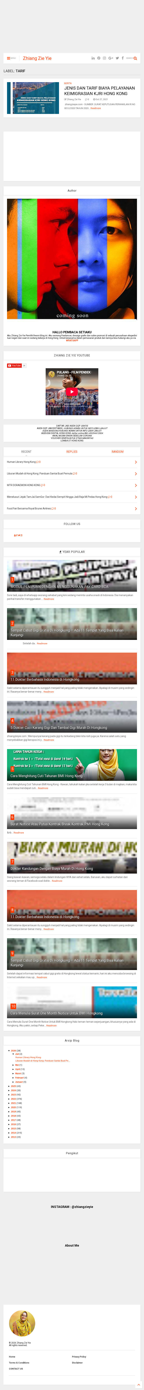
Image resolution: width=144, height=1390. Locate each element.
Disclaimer (77, 1363)
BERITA (67, 83)
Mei (17, 1065)
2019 (14, 1111)
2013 (14, 1137)
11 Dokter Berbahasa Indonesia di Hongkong (45, 679)
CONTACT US (16, 1369)
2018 (14, 1116)
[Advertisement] (72, 28)
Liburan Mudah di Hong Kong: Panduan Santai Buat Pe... (42, 1061)
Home (12, 1357)
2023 (14, 1094)
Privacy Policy (79, 1357)
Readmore (96, 108)
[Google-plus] (111, 58)
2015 (14, 1128)
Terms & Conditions (19, 1363)
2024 (14, 1090)
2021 (14, 1103)
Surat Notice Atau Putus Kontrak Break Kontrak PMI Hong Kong (60, 824)
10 (13, 1006)
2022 (14, 1099)
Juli (17, 1054)
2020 (14, 1107)
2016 (14, 1124)
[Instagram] (104, 58)
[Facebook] (123, 58)
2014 (14, 1133)
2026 (14, 1050)
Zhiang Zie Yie (37, 58)
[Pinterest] (98, 58)
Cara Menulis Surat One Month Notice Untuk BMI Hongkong (57, 1013)
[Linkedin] (93, 58)
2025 (14, 1086)
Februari (19, 1077)
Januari (19, 1082)
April (18, 1069)
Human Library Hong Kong (28, 1057)
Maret (18, 1073)
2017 (14, 1120)
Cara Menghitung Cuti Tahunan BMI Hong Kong (47, 776)
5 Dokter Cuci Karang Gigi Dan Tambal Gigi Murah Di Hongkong (59, 728)
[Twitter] (117, 58)
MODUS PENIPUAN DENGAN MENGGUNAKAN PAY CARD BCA (59, 587)
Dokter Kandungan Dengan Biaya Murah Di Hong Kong (52, 868)
